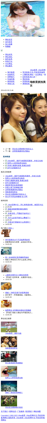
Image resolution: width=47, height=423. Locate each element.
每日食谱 (11, 72)
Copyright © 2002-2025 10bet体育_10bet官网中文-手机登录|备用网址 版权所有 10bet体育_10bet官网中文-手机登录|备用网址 (23, 418)
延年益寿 (9, 59)
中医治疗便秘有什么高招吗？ (19, 222)
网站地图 (37, 411)
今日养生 (9, 64)
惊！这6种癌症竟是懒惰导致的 (17, 257)
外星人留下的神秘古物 (14, 187)
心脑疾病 (26, 74)
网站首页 (8, 39)
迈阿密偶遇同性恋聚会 (21, 151)
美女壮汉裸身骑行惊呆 (14, 407)
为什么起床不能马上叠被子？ (19, 218)
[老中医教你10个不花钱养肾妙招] (6, 236)
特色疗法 (9, 61)
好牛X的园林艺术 (14, 168)
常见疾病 (26, 72)
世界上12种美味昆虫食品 (17, 163)
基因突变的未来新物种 (14, 185)
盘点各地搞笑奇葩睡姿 (14, 363)
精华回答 (11, 81)
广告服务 (20, 411)
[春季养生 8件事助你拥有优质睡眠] (6, 307)
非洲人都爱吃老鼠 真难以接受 (19, 165)
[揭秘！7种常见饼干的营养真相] (6, 289)
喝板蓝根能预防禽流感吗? (17, 209)
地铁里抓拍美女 (11, 192)
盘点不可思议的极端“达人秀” (16, 196)
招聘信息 (12, 411)
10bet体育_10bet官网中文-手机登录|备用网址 (37, 72)
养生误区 (9, 57)
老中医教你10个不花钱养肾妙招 (17, 240)
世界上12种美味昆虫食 (14, 378)
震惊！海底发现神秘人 (14, 393)
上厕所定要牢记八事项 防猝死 (16, 275)
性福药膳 (11, 79)
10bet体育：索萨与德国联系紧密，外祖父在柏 (25, 161)
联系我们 (28, 411)
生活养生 (38, 74)
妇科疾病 (26, 77)
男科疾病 (26, 79)
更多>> (11, 228)
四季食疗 (11, 77)
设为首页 (8, 42)
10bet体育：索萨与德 (13, 333)
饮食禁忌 (11, 74)
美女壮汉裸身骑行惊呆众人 (22, 149)
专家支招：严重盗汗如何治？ (19, 213)
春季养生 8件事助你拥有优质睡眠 (18, 310)
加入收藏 (8, 44)
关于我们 (4, 411)
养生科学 (9, 54)
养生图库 (9, 66)
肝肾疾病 (26, 81)
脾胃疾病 (26, 84)
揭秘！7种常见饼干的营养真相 (17, 293)
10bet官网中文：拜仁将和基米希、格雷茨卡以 (25, 205)
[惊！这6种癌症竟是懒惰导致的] (6, 254)
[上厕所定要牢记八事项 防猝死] (6, 272)
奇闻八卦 (11, 84)
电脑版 (7, 46)
